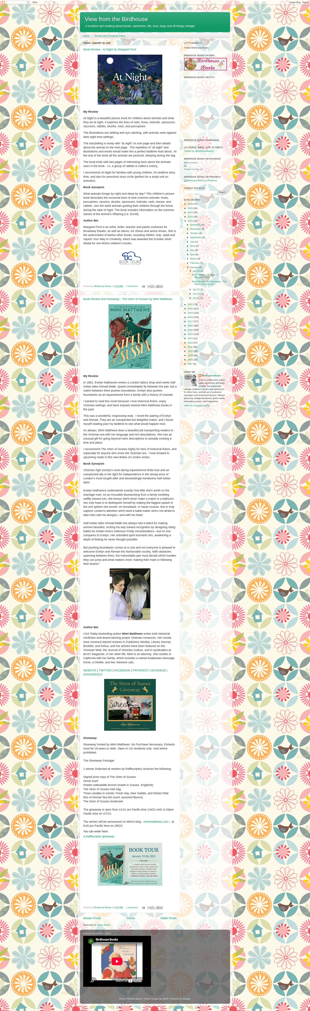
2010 (190, 351)
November (196, 229)
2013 (190, 338)
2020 (190, 308)
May (192, 250)
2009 (190, 355)
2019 (190, 313)
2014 (190, 334)
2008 (190, 360)
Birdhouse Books (190, 163)
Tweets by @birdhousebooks (199, 151)
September (196, 237)
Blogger (186, 999)
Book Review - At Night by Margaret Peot (109, 49)
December (196, 225)
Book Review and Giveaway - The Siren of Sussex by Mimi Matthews (127, 299)
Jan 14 (196, 294)
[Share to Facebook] (158, 286)
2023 (190, 216)
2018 (190, 317)
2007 (190, 364)
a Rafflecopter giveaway (98, 836)
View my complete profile (197, 405)
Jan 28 (196, 271)
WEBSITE (89, 670)
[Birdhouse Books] (185, 166)
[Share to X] (155, 286)
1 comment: (132, 286)
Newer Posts (92, 918)
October (194, 233)
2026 (190, 204)
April (192, 254)
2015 (190, 330)
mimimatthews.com (156, 821)
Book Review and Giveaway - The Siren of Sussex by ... (209, 282)
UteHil (165, 999)
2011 (190, 347)
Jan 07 (196, 298)
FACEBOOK (122, 670)
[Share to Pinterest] (161, 286)
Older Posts (168, 918)
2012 (190, 343)
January (194, 267)
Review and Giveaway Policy (109, 35)
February (195, 263)
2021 (190, 304)
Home (86, 35)
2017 (190, 321)
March (193, 259)
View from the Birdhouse (116, 19)
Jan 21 (196, 289)
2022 (190, 221)
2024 (190, 212)
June (193, 246)
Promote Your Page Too (193, 169)
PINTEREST (141, 670)
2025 (190, 208)
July (192, 242)
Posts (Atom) (103, 925)
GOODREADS (92, 674)
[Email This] (149, 286)
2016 (190, 325)
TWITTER (105, 670)
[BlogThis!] (152, 286)
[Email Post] (143, 286)
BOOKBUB (158, 670)
